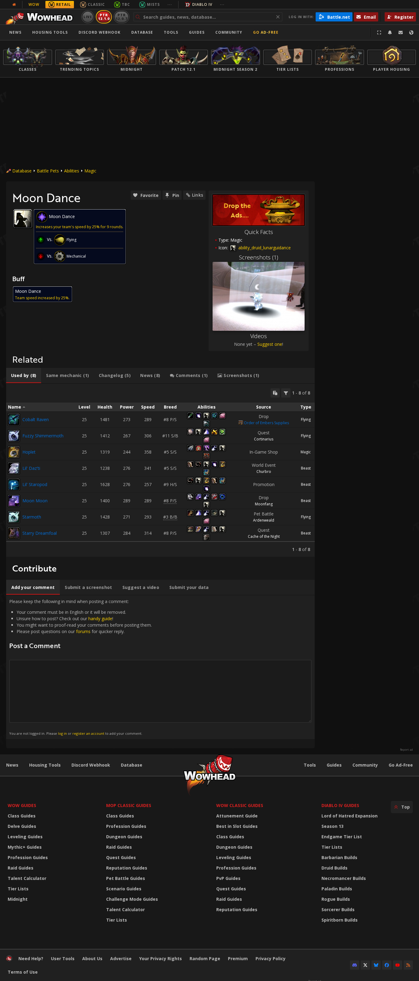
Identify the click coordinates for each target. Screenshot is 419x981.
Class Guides (22, 816)
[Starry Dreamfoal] (14, 533)
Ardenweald (263, 520)
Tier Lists (18, 889)
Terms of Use (23, 972)
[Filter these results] (285, 393)
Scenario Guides (123, 889)
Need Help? (30, 958)
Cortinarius (263, 439)
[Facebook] (386, 965)
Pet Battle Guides (125, 878)
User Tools (63, 958)
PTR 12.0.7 (121, 17)
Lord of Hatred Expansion (349, 816)
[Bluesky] (376, 965)
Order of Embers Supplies (266, 422)
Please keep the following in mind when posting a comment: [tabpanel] (80, 666)
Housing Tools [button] (50, 32)
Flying (306, 419)
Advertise (121, 958)
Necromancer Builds (343, 878)
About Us (92, 958)
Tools (310, 765)
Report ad (406, 749)
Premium (238, 958)
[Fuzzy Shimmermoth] (14, 436)
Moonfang (264, 504)
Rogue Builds (335, 899)
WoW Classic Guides (239, 805)
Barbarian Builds (339, 857)
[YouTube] (397, 965)
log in (62, 733)
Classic (96, 4)
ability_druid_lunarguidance (264, 248)
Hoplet (29, 452)
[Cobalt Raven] (14, 419)
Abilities (71, 171)
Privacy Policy (271, 958)
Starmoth (31, 517)
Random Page (205, 958)
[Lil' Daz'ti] (14, 468)
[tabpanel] (160, 470)
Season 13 (332, 826)
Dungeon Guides (124, 837)
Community (228, 32)
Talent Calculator (27, 878)
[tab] (23, 375)
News (15, 32)
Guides (197, 32)
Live (87, 16)
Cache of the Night (264, 536)
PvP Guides (228, 878)
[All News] (14, 4)
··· (169, 4)
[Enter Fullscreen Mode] (379, 32)
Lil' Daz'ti (31, 468)
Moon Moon (35, 501)
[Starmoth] (14, 517)
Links (197, 195)
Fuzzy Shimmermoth (42, 436)
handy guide (100, 618)
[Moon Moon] (14, 501)
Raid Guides (20, 868)
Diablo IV (202, 4)
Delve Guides (22, 826)
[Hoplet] (14, 452)
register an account (88, 733)
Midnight (18, 899)
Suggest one (269, 344)
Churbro (263, 471)
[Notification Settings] (389, 32)
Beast (306, 468)
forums (83, 631)
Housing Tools (45, 765)
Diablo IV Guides (340, 805)
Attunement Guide (237, 816)
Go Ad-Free (266, 32)
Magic (90, 171)
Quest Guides (121, 857)
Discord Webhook (100, 32)
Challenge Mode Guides (132, 899)
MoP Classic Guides (128, 805)
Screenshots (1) (258, 257)
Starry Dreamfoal (39, 533)
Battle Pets (48, 171)
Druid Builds (334, 868)
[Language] (411, 32)
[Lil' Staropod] (14, 484)
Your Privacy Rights (160, 958)
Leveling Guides (25, 837)
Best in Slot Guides (237, 826)
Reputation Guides (126, 868)
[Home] (41, 17)
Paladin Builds (336, 889)
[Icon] (22, 218)
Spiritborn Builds (339, 920)
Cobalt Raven (35, 419)
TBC (126, 4)
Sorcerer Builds (338, 909)
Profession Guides (28, 857)
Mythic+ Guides (25, 847)
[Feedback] (400, 32)
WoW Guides (22, 805)
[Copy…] (275, 393)
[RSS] (408, 965)
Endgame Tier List (341, 837)
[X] (365, 965)
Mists (153, 4)
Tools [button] (171, 32)
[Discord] (354, 965)
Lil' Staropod (34, 484)
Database (142, 32)
